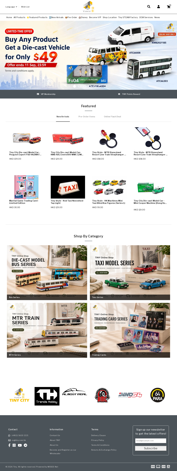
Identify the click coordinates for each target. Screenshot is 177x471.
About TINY (55, 440)
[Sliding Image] (88, 22)
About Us (54, 445)
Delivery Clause (98, 435)
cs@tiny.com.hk (19, 440)
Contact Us (55, 435)
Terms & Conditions (100, 445)
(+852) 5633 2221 (20, 435)
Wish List (25, 7)
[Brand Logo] (47, 395)
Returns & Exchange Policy (104, 450)
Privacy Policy (97, 440)
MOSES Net (53, 467)
